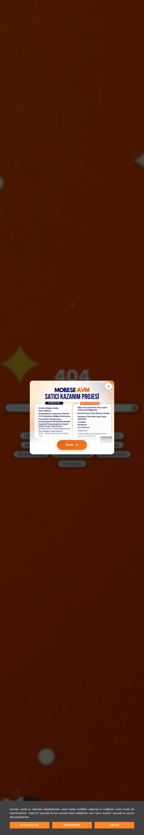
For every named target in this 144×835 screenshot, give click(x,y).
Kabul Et (114, 825)
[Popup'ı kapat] (108, 386)
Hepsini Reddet (72, 825)
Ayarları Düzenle (30, 825)
